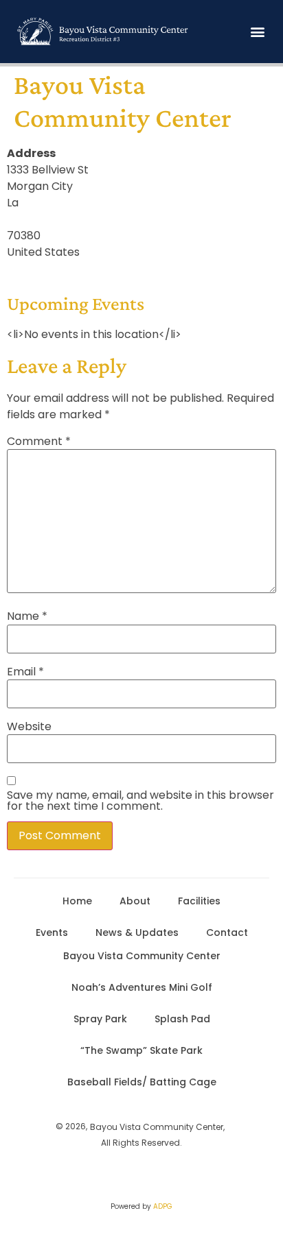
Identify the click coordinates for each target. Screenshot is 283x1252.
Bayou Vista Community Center (141, 956)
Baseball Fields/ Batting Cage (141, 1082)
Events (52, 932)
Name (27, 616)
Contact (227, 932)
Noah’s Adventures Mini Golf (141, 987)
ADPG (162, 1206)
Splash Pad (182, 1019)
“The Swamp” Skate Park (141, 1050)
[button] (258, 32)
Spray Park (100, 1019)
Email (25, 671)
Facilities (199, 901)
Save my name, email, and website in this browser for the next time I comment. (140, 801)
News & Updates (137, 932)
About (135, 901)
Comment (39, 441)
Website (29, 726)
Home (77, 901)
